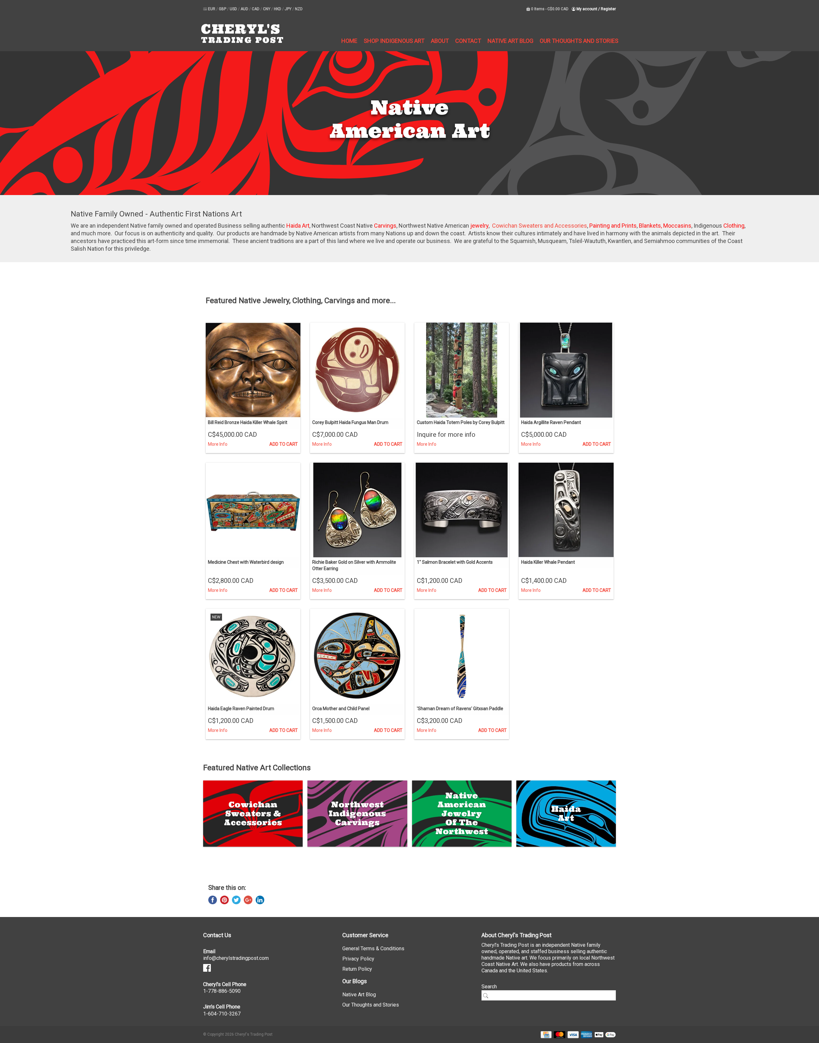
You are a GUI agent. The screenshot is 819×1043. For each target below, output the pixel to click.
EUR (212, 9)
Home (349, 40)
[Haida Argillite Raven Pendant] (566, 370)
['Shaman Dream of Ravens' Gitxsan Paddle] (461, 656)
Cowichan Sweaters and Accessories (539, 225)
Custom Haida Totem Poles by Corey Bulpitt (461, 422)
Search (489, 987)
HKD (278, 9)
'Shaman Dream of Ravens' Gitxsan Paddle (460, 708)
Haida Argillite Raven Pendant (551, 422)
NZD (299, 9)
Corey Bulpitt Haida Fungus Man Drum (350, 422)
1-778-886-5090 (222, 991)
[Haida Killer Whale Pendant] (566, 510)
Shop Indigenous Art (394, 40)
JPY (288, 9)
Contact (468, 40)
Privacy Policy (358, 959)
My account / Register (596, 9)
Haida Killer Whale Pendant (548, 562)
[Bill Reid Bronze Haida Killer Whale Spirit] (253, 370)
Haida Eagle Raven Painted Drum (241, 708)
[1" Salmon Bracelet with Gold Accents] (461, 510)
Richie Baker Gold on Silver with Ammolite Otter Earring (354, 565)
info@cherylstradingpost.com (236, 958)
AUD (245, 9)
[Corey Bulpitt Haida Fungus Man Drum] (357, 370)
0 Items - (549, 9)
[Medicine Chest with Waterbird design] (253, 510)
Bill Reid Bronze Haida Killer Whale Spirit (247, 422)
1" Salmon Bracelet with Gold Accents (455, 562)
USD (234, 9)
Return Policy (357, 969)
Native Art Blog (510, 40)
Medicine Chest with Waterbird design (246, 562)
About (440, 40)
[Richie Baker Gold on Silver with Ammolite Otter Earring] (357, 510)
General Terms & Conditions (373, 948)
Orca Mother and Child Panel (341, 708)
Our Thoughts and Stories (579, 40)
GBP (223, 9)
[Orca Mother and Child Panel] (357, 656)
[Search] (488, 995)
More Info (217, 444)
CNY (267, 9)
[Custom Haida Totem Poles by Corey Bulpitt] (461, 370)
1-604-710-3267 (222, 1014)
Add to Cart (283, 444)
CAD (256, 9)
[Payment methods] (545, 1034)
